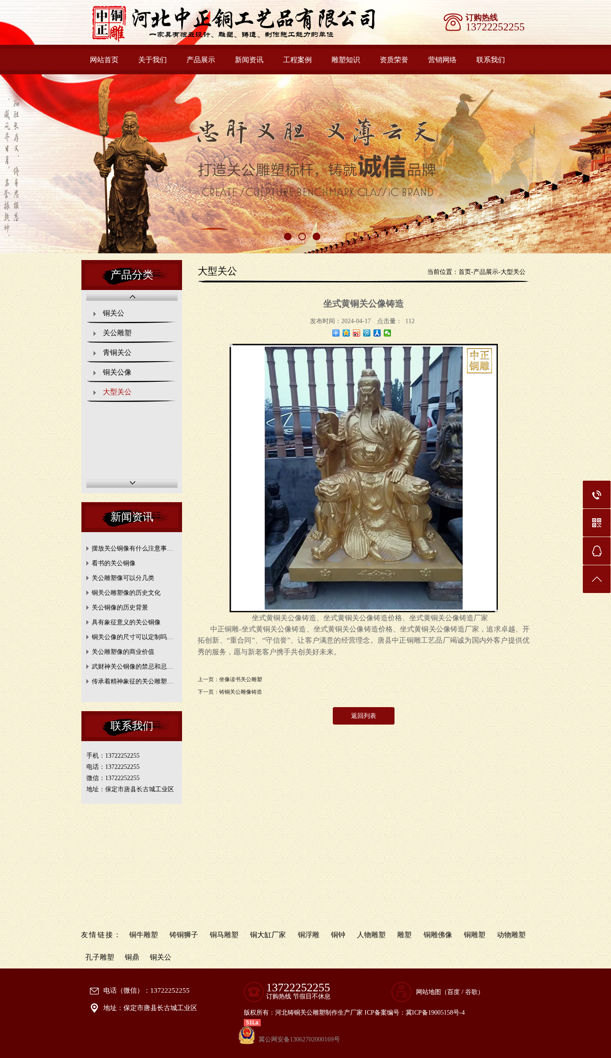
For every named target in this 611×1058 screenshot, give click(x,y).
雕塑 (404, 935)
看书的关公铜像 (114, 563)
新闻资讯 (249, 60)
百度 (453, 992)
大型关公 (117, 392)
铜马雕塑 (224, 935)
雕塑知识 (345, 60)
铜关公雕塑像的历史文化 (126, 592)
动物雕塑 (511, 935)
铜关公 (113, 313)
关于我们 (152, 60)
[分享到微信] (387, 333)
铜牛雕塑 (143, 935)
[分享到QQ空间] (346, 333)
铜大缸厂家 (268, 935)
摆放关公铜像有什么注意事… (132, 548)
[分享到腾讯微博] (367, 333)
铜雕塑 (474, 935)
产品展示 (201, 60)
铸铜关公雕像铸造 (240, 692)
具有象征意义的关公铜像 (126, 622)
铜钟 (338, 935)
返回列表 (363, 715)
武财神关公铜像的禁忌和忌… (132, 666)
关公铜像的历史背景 (120, 607)
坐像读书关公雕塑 (240, 679)
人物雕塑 (371, 935)
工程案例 (297, 60)
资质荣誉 (394, 60)
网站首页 (104, 60)
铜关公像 (117, 372)
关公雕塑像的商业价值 (123, 651)
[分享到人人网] (377, 333)
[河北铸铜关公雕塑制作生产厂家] (246, 40)
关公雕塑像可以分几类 (123, 578)
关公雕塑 (117, 333)
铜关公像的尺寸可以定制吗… (132, 637)
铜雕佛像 (438, 935)
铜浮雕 (308, 935)
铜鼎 (132, 957)
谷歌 (471, 992)
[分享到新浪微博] (357, 333)
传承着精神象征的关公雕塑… (132, 681)
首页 (464, 272)
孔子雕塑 (99, 957)
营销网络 (442, 60)
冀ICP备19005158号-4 (435, 1012)
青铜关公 (117, 352)
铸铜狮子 (184, 935)
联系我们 (490, 60)
